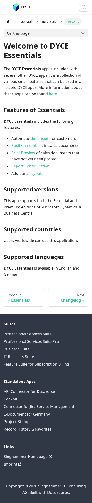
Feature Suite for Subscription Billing (36, 364)
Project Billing (16, 421)
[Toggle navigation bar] (7, 7)
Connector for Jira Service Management (39, 406)
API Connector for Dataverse (29, 391)
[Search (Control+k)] (83, 7)
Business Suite (16, 349)
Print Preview (23, 152)
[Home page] (8, 21)
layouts (36, 173)
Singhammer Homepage (26, 456)
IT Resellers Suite (19, 356)
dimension (40, 138)
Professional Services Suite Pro (31, 341)
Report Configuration (30, 166)
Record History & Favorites (27, 429)
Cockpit (10, 399)
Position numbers (27, 145)
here (53, 93)
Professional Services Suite (28, 334)
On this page (18, 33)
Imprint (10, 464)
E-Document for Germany (27, 414)
